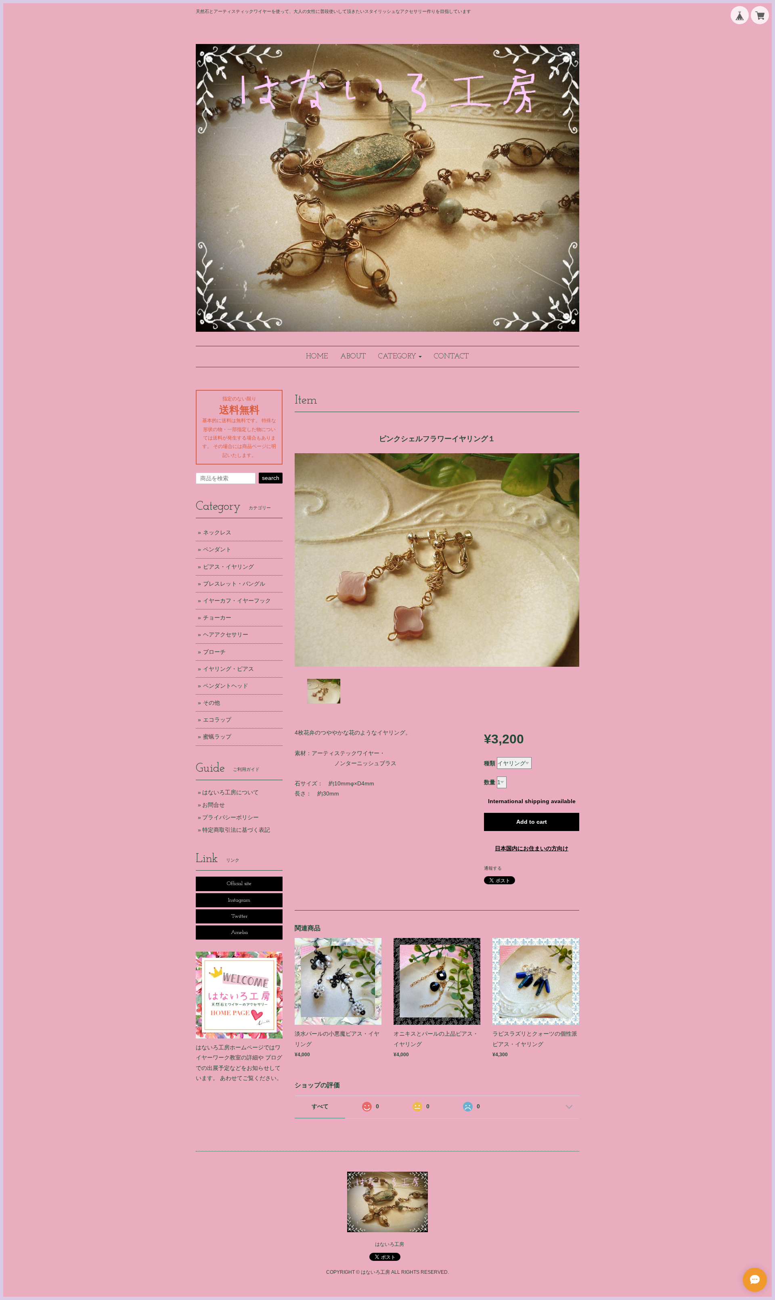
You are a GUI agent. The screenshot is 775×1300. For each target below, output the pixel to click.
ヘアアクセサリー (225, 634)
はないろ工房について (230, 792)
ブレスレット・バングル (234, 583)
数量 (489, 782)
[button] (400, 356)
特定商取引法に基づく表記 (236, 830)
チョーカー (217, 617)
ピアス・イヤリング (228, 566)
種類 (489, 763)
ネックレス (217, 532)
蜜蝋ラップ (217, 736)
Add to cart (531, 822)
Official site (239, 884)
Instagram (239, 900)
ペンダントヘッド (225, 685)
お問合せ (213, 805)
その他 (211, 702)
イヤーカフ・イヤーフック (237, 600)
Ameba (239, 932)
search (270, 478)
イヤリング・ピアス (228, 669)
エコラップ (217, 719)
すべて (320, 1106)
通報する (493, 868)
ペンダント (217, 549)
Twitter (239, 916)
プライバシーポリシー (230, 817)
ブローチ (214, 652)
